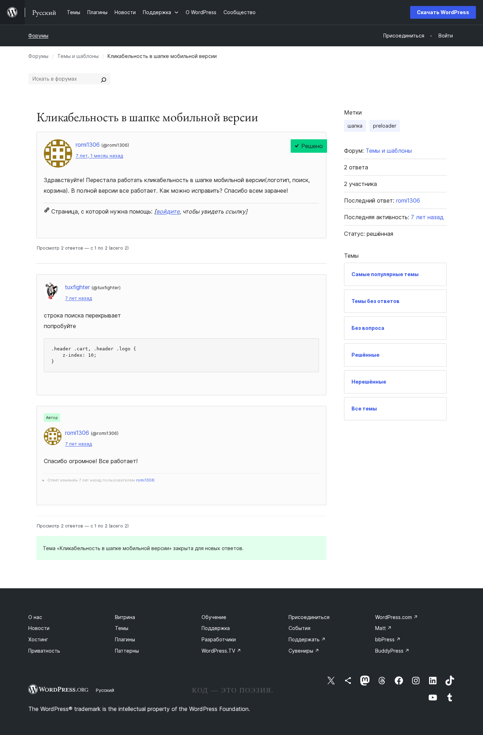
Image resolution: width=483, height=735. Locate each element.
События (299, 628)
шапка (355, 126)
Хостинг (38, 639)
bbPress (388, 639)
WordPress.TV (221, 651)
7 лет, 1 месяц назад (99, 155)
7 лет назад (78, 298)
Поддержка (216, 628)
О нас (35, 617)
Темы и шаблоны (78, 56)
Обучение (214, 617)
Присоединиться (309, 617)
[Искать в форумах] (103, 78)
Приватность (44, 651)
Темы (121, 628)
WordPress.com (396, 617)
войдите (168, 211)
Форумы (38, 36)
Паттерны (127, 651)
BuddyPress (392, 651)
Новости (39, 628)
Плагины (125, 639)
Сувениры (304, 651)
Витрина (125, 617)
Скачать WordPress (443, 12)
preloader (384, 126)
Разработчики (219, 639)
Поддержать (307, 639)
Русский (105, 690)
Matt (383, 628)
